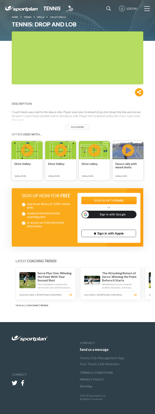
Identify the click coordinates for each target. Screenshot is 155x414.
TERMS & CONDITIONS (96, 372)
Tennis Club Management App (102, 358)
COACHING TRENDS (37, 305)
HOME (15, 17)
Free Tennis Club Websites (99, 364)
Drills (40, 17)
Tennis (27, 17)
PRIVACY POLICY (92, 379)
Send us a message (94, 349)
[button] (108, 233)
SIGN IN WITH (109, 200)
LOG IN (132, 8)
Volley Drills (58, 17)
